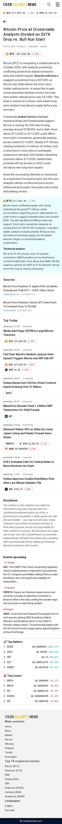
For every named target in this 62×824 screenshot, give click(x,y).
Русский (9, 810)
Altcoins (9, 743)
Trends (8, 752)
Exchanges (11, 756)
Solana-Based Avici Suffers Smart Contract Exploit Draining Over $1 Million (29, 384)
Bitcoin (8, 739)
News (8, 730)
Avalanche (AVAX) (15, 796)
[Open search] (49, 4)
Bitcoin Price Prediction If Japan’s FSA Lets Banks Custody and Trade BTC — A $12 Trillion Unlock (30, 288)
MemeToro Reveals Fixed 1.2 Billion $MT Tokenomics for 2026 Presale (28, 408)
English (9, 805)
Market (8, 735)
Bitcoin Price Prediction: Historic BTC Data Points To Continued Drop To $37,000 (30, 304)
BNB (7, 774)
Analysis (9, 748)
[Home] (5, 22)
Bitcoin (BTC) (12, 766)
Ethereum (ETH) (13, 770)
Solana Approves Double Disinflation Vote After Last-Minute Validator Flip (28, 480)
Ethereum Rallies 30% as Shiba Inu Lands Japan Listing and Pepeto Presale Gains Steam (28, 433)
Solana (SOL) (12, 779)
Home (8, 726)
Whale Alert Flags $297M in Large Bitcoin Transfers (28, 332)
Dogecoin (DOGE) (14, 787)
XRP (7, 783)
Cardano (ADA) (13, 792)
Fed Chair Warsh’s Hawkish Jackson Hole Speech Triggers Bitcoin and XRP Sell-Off (28, 356)
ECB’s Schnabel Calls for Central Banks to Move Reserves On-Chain (28, 463)
